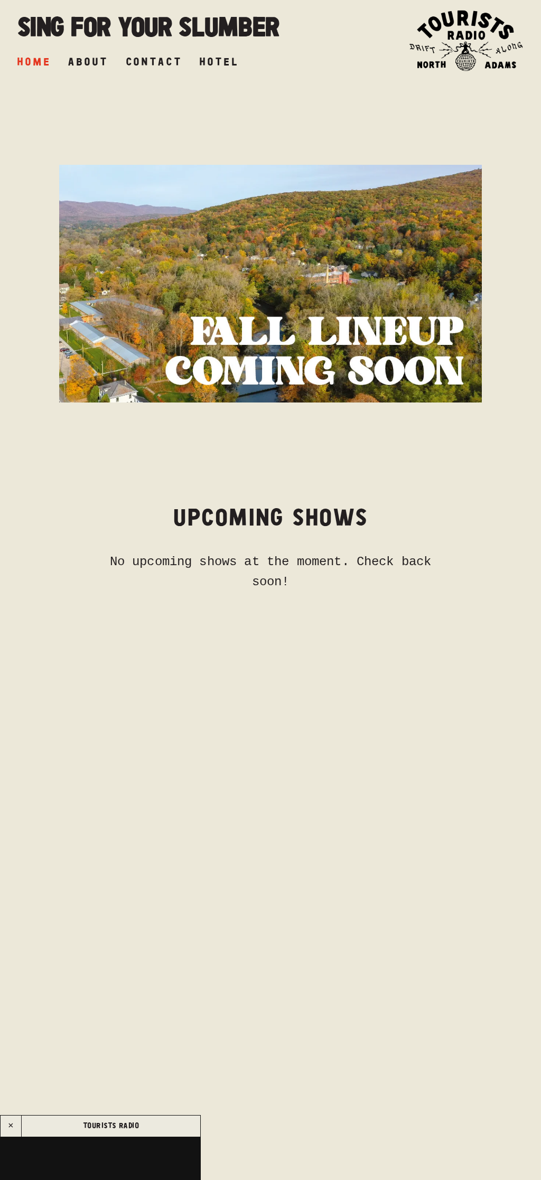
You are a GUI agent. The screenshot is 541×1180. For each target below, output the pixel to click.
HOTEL (219, 62)
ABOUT (88, 62)
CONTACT (154, 62)
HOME (34, 62)
